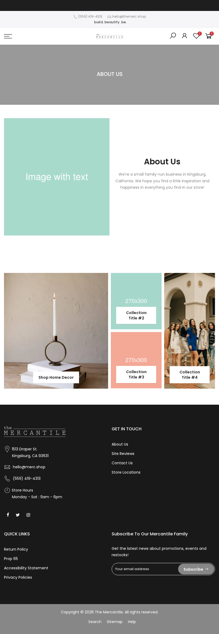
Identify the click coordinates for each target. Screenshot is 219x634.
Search (94, 621)
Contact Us (122, 463)
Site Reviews (123, 453)
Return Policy (16, 549)
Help (132, 621)
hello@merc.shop (29, 467)
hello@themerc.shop (129, 16)
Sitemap (115, 621)
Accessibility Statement (26, 568)
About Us (120, 444)
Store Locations (126, 472)
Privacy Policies (18, 577)
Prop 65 (11, 558)
